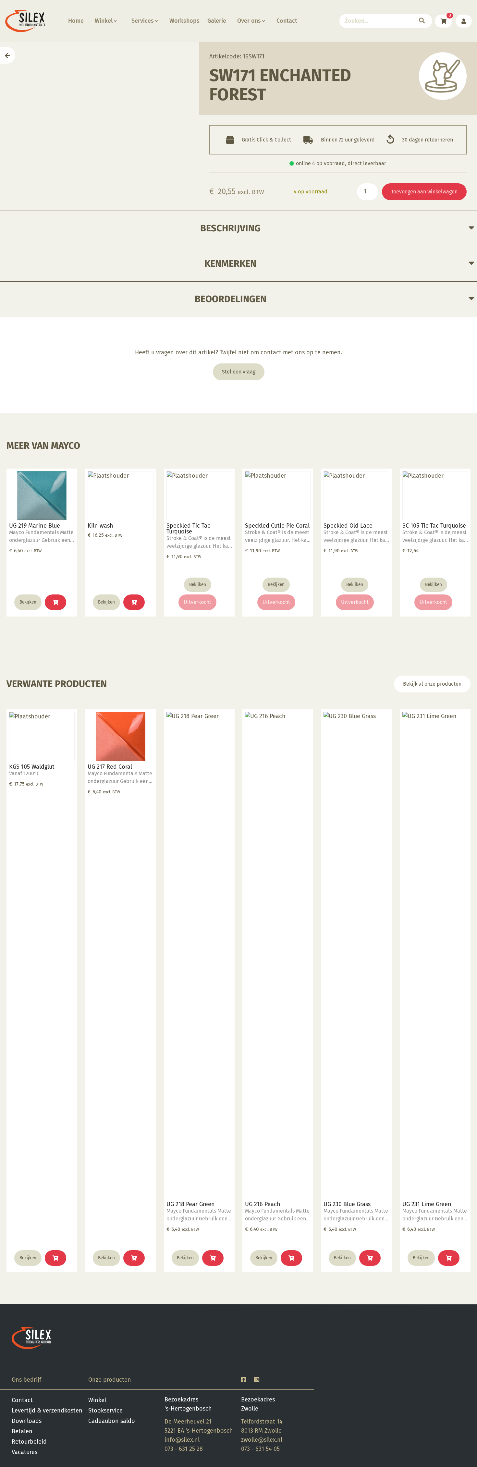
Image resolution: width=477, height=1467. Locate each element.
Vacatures (24, 1452)
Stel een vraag (238, 372)
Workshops (184, 20)
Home (76, 20)
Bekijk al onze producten (432, 684)
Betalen (22, 1431)
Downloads (27, 1420)
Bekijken (27, 602)
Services (142, 20)
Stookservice (105, 1410)
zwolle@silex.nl (261, 1439)
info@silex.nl (182, 1439)
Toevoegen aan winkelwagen (424, 192)
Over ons (249, 20)
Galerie (216, 20)
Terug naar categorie (443, 76)
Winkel (104, 20)
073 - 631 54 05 (260, 1448)
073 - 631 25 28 (184, 1448)
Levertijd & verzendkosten (47, 1410)
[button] (55, 602)
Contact (286, 20)
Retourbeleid (29, 1441)
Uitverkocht (197, 602)
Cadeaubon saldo (111, 1420)
